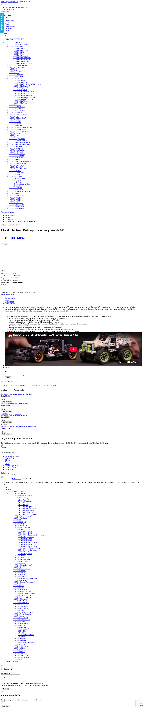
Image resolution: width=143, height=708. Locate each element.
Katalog (7, 464)
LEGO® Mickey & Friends (19, 146)
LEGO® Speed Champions (19, 163)
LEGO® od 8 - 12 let (17, 205)
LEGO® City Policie (21, 93)
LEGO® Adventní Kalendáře (19, 44)
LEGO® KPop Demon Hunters (20, 142)
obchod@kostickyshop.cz (9, 2)
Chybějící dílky (10, 469)
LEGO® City (14, 78)
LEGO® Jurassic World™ (18, 141)
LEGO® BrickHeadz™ (18, 76)
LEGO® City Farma (21, 80)
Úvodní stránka (10, 21)
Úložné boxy (18, 182)
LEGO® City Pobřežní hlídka (24, 92)
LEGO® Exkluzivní (16, 190)
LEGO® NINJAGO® (17, 152)
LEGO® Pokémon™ (17, 157)
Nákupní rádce (10, 26)
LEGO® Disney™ (16, 112)
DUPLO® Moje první (21, 61)
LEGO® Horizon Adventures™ (20, 131)
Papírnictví (17, 186)
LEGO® (8, 217)
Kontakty (8, 30)
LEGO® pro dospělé (17, 208)
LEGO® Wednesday (17, 173)
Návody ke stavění (11, 467)
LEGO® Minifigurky (17, 150)
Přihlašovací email (7, 673)
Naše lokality (9, 462)
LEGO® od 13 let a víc (17, 206)
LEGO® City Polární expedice (24, 95)
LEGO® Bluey (15, 73)
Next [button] (3, 271)
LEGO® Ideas (14, 137)
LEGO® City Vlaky (20, 103)
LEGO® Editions (15, 120)
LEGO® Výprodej (16, 188)
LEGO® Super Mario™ (18, 169)
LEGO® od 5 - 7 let (16, 203)
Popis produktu (10, 298)
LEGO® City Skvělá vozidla (23, 99)
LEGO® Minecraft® (17, 148)
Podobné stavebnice (7, 294)
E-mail (7, 367)
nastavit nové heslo (42, 685)
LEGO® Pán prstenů (17, 156)
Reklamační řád (10, 458)
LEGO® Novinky (16, 43)
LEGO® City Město (20, 90)
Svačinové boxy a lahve (22, 184)
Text (6, 371)
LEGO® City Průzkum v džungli (25, 97)
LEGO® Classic (15, 105)
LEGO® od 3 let (15, 199)
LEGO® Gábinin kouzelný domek (21, 127)
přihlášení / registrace (8, 9)
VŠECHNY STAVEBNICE (14, 39)
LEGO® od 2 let (15, 197)
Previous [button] (4, 244)
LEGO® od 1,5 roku (17, 195)
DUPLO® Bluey (19, 52)
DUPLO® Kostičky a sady (23, 63)
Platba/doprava (10, 28)
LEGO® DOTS (15, 116)
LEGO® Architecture (17, 67)
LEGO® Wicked (15, 174)
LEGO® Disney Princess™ (19, 114)
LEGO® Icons (14, 135)
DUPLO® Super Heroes (22, 60)
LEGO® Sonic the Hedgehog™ (20, 161)
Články (7, 24)
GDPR (7, 460)
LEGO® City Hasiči (21, 82)
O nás (7, 22)
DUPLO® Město (19, 48)
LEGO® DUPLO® (16, 46)
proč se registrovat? (21, 7)
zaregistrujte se (38, 683)
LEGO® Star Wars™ (17, 167)
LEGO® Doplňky (16, 176)
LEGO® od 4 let (15, 201)
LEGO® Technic (15, 171)
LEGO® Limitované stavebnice (20, 191)
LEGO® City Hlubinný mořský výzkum (27, 84)
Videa (7, 300)
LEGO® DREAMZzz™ (18, 118)
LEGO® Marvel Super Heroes (20, 144)
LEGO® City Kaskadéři (22, 86)
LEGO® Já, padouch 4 (17, 139)
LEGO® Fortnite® (16, 125)
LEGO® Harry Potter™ (18, 129)
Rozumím (4, 447)
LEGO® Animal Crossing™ (19, 65)
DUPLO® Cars (19, 54)
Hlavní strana (9, 215)
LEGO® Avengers (16, 71)
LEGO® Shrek (15, 159)
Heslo (3, 677)
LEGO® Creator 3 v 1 (17, 107)
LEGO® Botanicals (16, 75)
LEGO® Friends (15, 124)
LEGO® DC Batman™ (18, 108)
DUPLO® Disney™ (21, 56)
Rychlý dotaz (9, 302)
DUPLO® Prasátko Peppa (22, 58)
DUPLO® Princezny (21, 50)
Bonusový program (11, 466)
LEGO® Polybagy (16, 193)
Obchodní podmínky (12, 456)
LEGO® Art (14, 69)
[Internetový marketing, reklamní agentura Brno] (16, 479)
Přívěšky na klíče (19, 178)
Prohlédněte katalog (7, 212)
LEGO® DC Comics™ (17, 110)
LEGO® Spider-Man (17, 165)
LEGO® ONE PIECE (17, 154)
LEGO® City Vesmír (21, 101)
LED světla (17, 180)
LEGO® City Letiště (21, 88)
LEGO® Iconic (15, 133)
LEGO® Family (15, 122)
